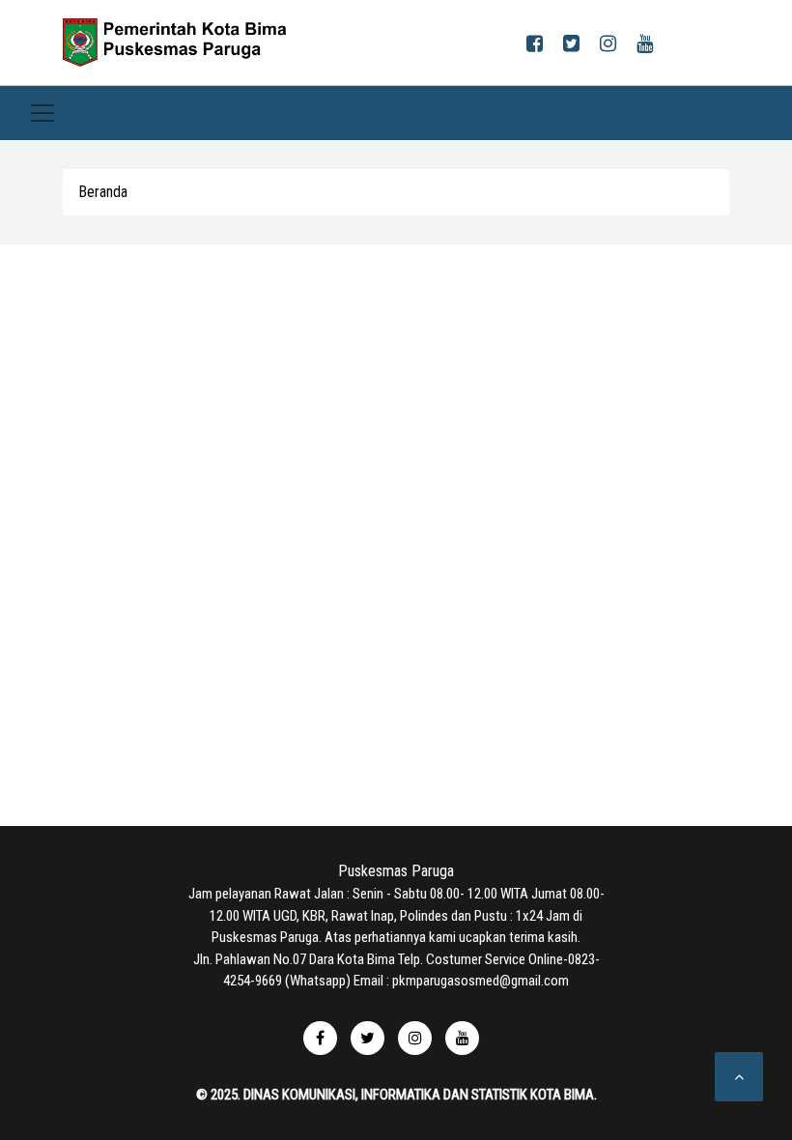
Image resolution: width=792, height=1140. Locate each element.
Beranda (102, 192)
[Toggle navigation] (42, 113)
